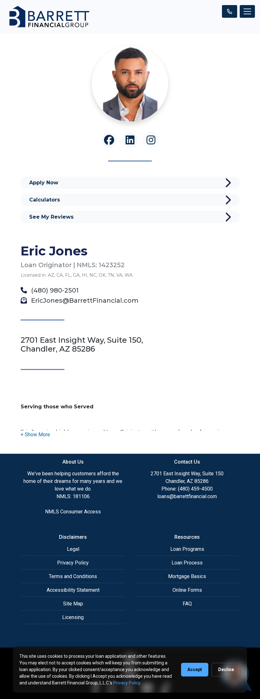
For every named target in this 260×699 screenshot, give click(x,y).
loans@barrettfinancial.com (187, 496)
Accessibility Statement (73, 590)
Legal (73, 549)
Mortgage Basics (187, 576)
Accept (194, 669)
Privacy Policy (73, 563)
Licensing (73, 617)
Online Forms (187, 590)
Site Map (73, 604)
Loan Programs (187, 549)
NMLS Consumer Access (73, 512)
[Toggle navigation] (247, 11)
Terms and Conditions (73, 576)
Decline (226, 669)
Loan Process (187, 563)
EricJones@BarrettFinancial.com (84, 300)
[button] (35, 435)
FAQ (187, 604)
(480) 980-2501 (54, 290)
